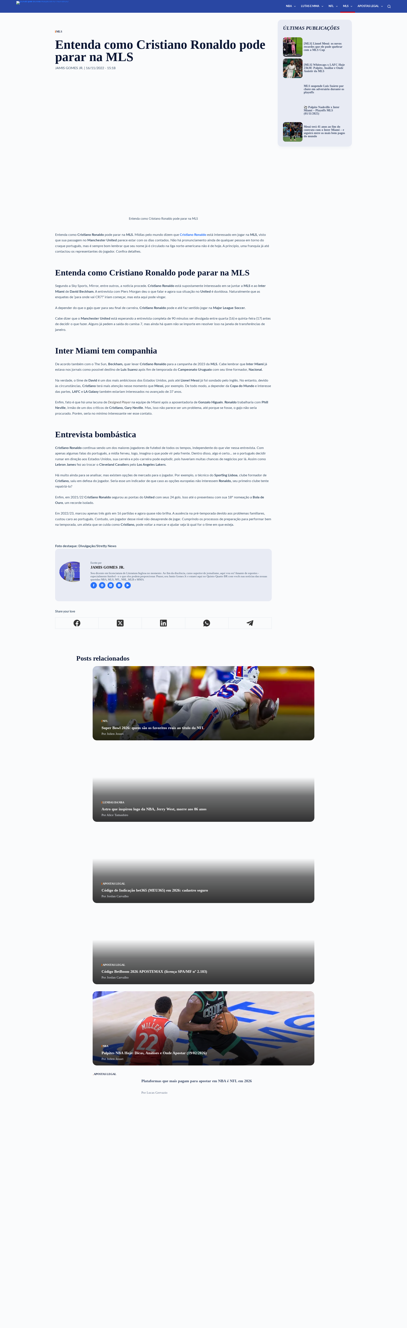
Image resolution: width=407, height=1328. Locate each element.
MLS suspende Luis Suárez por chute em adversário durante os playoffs (324, 89)
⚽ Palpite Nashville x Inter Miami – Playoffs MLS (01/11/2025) (321, 110)
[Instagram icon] (119, 585)
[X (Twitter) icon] (110, 585)
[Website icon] (102, 585)
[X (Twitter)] (120, 623)
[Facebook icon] (94, 585)
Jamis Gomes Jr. (107, 567)
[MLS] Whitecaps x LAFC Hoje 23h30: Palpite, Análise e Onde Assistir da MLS (324, 68)
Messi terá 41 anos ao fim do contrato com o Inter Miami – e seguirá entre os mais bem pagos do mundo (324, 131)
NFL (331, 6)
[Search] (389, 6)
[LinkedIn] (163, 623)
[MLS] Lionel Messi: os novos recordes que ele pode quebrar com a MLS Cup (323, 47)
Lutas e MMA (310, 6)
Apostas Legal (368, 6)
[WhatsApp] (207, 623)
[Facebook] (77, 623)
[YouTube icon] (127, 585)
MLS (345, 6)
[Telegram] (250, 623)
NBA (289, 6)
